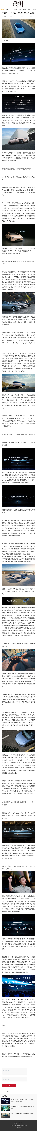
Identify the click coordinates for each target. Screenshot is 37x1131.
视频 (24, 9)
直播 (20, 9)
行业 (11, 9)
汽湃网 (4, 16)
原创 (7, 9)
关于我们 (19, 1127)
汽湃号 (34, 9)
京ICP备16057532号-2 (19, 1123)
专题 (29, 9)
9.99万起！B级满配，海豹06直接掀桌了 (22, 1113)
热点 (2, 9)
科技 (15, 9)
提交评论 (9, 1085)
